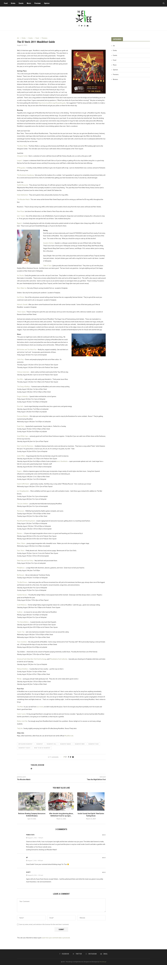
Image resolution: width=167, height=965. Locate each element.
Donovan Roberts (22, 416)
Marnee (19, 533)
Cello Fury (20, 359)
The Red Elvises (22, 582)
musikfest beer (80, 744)
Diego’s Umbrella (22, 396)
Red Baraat (20, 575)
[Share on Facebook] (68, 757)
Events (21, 3)
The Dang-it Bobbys (23, 387)
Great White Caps (22, 436)
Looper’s (19, 160)
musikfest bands (65, 744)
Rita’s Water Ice (21, 288)
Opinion (47, 3)
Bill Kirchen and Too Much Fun (26, 350)
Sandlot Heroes (22, 595)
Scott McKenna (21, 605)
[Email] (87, 26)
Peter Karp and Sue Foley (25, 561)
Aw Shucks (20, 275)
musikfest (39, 744)
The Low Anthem (22, 504)
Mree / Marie (21, 543)
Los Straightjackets (23, 491)
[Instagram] (84, 26)
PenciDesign (103, 961)
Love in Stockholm (62, 461)
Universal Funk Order (23, 659)
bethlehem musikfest (25, 744)
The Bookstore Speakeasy (25, 175)
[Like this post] (66, 757)
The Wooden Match (23, 199)
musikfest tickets (24, 748)
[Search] (163, 3)
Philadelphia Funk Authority (58, 659)
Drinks (13, 3)
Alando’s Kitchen (48, 243)
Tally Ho (19, 728)
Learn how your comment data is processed (56, 938)
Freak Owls (20, 426)
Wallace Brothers (22, 669)
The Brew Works (22, 146)
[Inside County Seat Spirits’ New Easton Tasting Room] (91, 801)
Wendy (19, 679)
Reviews (115, 79)
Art (114, 46)
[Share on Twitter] (70, 757)
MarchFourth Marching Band (26, 521)
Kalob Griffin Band (23, 484)
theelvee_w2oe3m (37, 765)
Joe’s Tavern (21, 216)
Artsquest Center (22, 156)
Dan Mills (20, 379)
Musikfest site (69, 736)
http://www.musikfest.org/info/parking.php (52, 103)
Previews (37, 3)
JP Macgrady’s (21, 168)
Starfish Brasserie (22, 185)
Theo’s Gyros (21, 312)
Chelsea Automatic (23, 372)
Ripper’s (19, 223)
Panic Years (20, 551)
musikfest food (93, 744)
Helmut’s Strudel (22, 304)
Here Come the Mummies (25, 446)
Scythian (19, 612)
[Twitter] (81, 26)
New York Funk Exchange (38, 659)
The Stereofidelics (23, 622)
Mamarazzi (20, 511)
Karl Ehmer (20, 297)
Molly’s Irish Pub (22, 721)
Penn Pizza (20, 211)
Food (5, 3)
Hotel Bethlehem (22, 195)
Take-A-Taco (47, 266)
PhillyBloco (20, 568)
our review (40, 707)
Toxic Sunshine (22, 642)
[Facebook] (79, 26)
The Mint (20, 707)
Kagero (19, 471)
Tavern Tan (20, 632)
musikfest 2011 (51, 744)
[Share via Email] (73, 757)
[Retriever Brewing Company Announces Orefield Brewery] (31, 801)
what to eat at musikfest (42, 748)
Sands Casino (21, 714)
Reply (104, 835)
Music (29, 3)
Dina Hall (20, 406)
